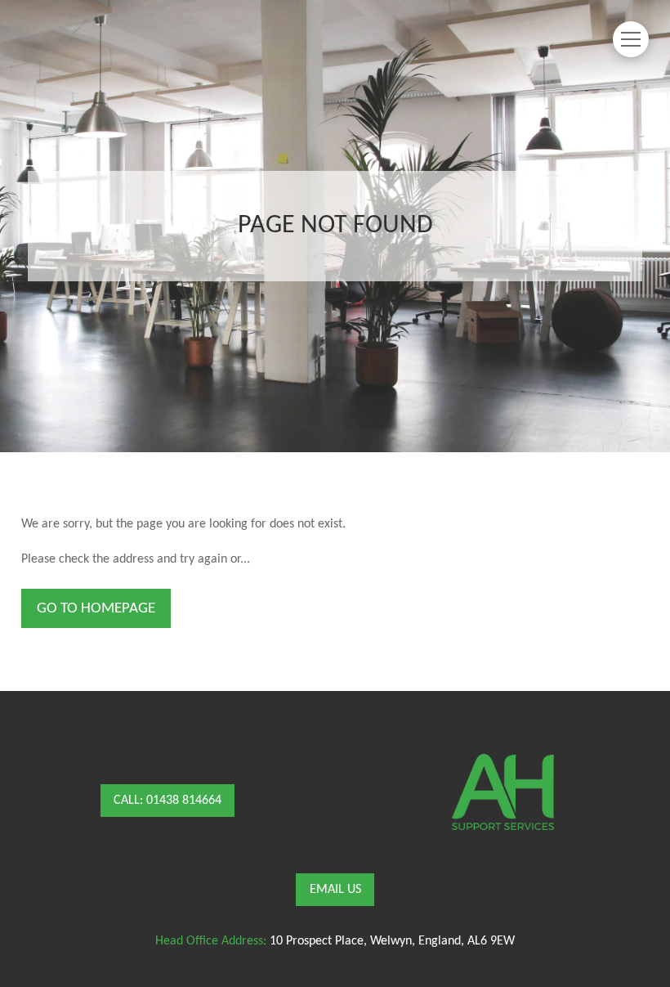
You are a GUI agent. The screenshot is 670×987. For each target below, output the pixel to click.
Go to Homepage (96, 609)
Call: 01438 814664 (167, 800)
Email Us (335, 889)
